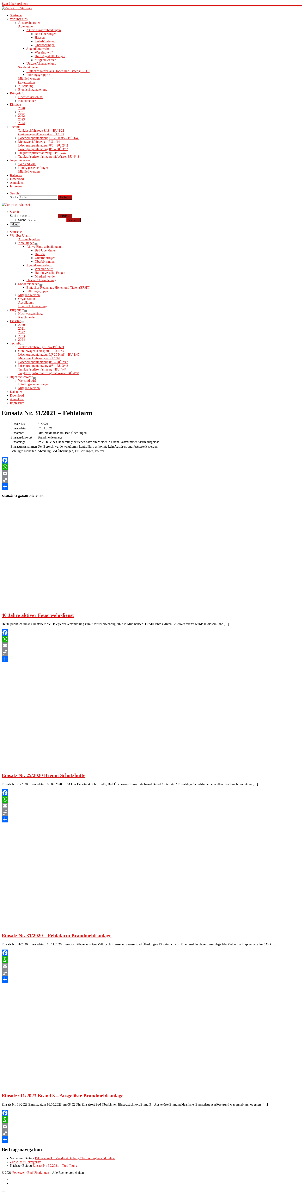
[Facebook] (152, 460)
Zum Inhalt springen (15, 3)
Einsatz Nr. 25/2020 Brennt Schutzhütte (43, 775)
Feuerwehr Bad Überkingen (30, 1172)
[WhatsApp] (152, 467)
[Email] (152, 473)
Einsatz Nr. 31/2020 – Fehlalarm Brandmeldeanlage (56, 935)
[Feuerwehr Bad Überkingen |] (17, 8)
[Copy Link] (152, 480)
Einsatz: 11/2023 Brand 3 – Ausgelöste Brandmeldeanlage (62, 1095)
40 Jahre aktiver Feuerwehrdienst (38, 615)
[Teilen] (152, 486)
